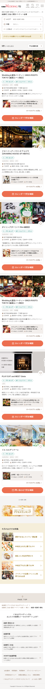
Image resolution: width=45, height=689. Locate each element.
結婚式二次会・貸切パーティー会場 (12, 607)
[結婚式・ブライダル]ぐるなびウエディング (15, 605)
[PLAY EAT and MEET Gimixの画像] (22, 362)
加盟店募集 (36, 675)
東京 (27, 607)
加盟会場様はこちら (24, 675)
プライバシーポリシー (34, 670)
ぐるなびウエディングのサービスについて (16, 679)
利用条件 (22, 670)
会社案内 (7, 670)
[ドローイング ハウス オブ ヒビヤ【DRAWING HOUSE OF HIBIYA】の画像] (22, 137)
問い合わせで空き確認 (24, 490)
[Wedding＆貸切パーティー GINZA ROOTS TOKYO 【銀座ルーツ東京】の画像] (22, 61)
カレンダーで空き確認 (24, 118)
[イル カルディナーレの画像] (22, 435)
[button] (22, 625)
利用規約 (14, 670)
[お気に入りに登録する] (40, 71)
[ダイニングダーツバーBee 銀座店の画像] (22, 213)
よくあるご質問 (36, 679)
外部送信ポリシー (10, 675)
